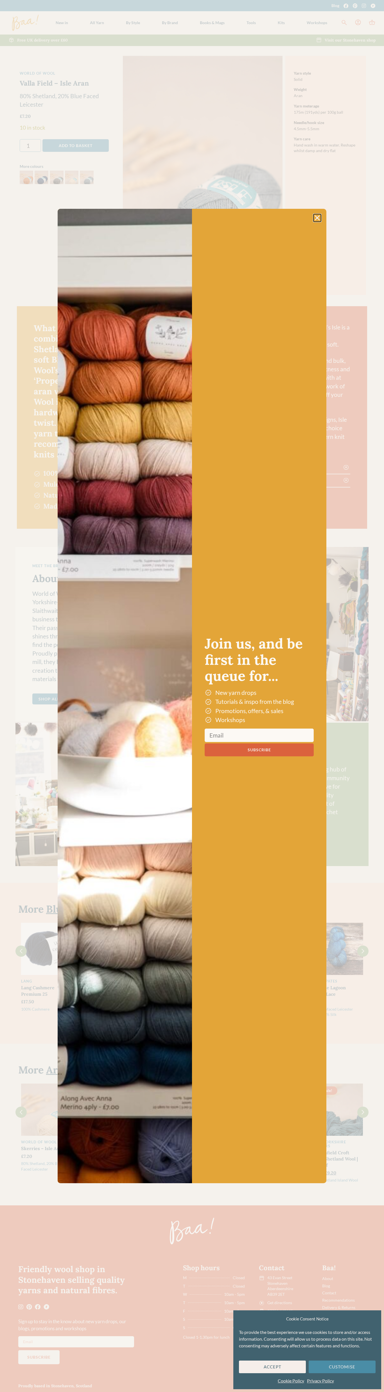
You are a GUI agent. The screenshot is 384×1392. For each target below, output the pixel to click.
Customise (342, 1366)
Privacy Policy (320, 1380)
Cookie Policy (291, 1380)
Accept (272, 1366)
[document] (192, 696)
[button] (317, 217)
